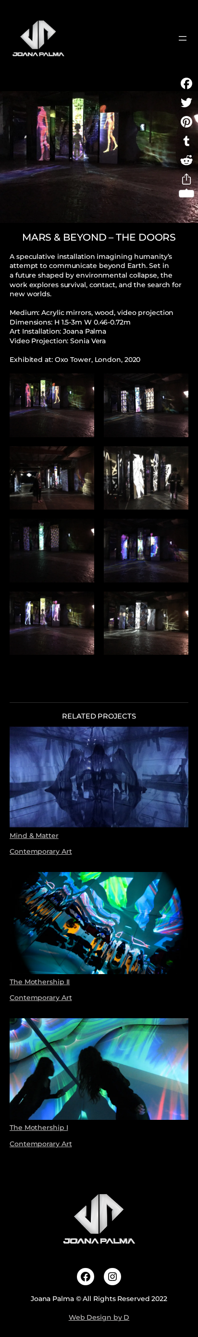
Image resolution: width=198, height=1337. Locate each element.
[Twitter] (186, 102)
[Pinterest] (186, 121)
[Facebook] (186, 83)
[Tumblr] (186, 141)
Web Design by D (99, 1317)
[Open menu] (182, 38)
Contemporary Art (41, 851)
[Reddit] (186, 160)
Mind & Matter (34, 835)
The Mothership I (39, 1127)
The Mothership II (40, 981)
